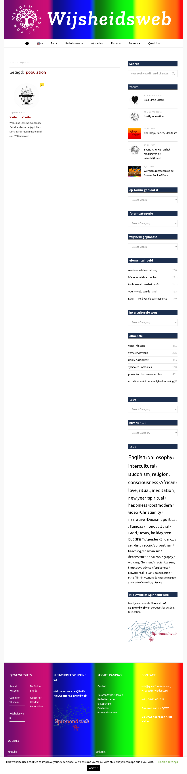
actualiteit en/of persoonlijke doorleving (151, 381)
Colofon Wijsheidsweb (110, 695)
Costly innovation (154, 116)
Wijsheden (97, 43)
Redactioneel (73, 43)
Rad (53, 43)
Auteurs (133, 43)
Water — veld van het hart (143, 277)
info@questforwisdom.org (156, 686)
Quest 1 (152, 43)
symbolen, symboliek (140, 367)
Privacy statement (108, 712)
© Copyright (104, 703)
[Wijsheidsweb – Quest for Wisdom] (93, 19)
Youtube (12, 751)
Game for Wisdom (14, 700)
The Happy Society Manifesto (160, 133)
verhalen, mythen (138, 352)
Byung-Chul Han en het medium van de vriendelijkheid (157, 154)
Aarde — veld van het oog (142, 270)
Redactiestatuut (107, 699)
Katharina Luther (21, 117)
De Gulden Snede (36, 688)
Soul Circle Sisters (154, 99)
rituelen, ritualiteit (138, 360)
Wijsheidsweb (16, 715)
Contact (102, 686)
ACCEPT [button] (93, 768)
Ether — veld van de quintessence (147, 298)
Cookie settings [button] (168, 761)
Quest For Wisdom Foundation (36, 702)
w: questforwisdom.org (155, 690)
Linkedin (101, 751)
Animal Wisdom (14, 688)
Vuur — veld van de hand (142, 291)
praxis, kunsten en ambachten (145, 374)
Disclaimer (103, 708)
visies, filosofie (136, 345)
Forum (114, 43)
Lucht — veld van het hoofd (143, 284)
